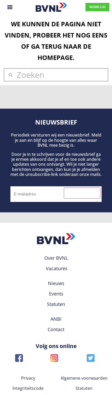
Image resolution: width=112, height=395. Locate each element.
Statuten (84, 388)
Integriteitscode (28, 388)
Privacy (28, 378)
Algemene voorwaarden (84, 378)
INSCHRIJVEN (82, 193)
